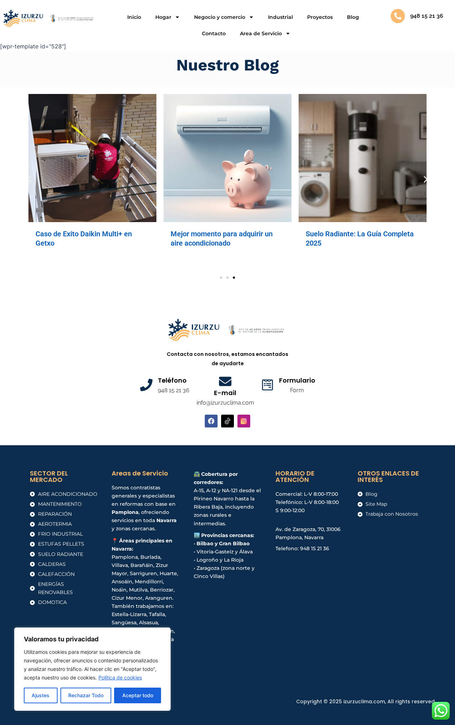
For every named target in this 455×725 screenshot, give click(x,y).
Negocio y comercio (219, 17)
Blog (353, 17)
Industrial (280, 17)
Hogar (163, 17)
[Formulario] (267, 385)
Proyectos (320, 17)
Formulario (297, 380)
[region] (92, 669)
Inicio (134, 17)
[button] (29, 179)
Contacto (214, 33)
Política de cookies (120, 677)
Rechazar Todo (85, 695)
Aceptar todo (137, 695)
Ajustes (40, 695)
